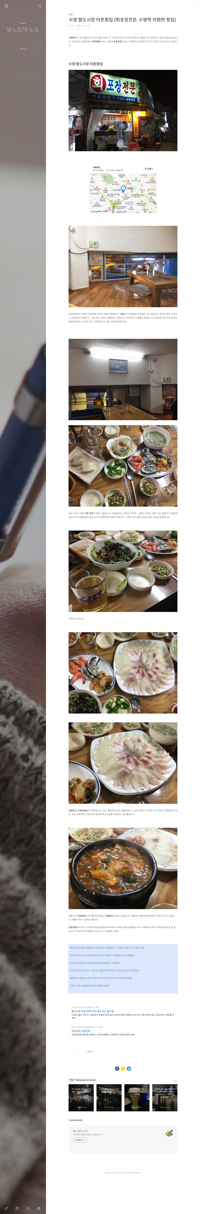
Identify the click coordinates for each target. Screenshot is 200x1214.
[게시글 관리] (80, 1052)
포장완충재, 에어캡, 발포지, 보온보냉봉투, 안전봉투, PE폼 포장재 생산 (103, 1034)
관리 (39, 1208)
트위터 (129, 1068)
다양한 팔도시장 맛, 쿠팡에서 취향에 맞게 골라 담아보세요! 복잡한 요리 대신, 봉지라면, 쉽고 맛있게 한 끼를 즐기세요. (122, 1016)
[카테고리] (6, 6)
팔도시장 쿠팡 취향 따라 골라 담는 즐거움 (92, 1011)
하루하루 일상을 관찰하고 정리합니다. (88, 1134)
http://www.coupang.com (83, 1007)
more (175, 1081)
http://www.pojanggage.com (84, 1027)
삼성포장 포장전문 (80, 1031)
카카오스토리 (123, 1068)
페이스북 (117, 1068)
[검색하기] (39, 5)
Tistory (138, 1173)
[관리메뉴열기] (195, 5)
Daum (122, 1173)
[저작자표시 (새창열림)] (96, 1052)
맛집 (71, 14)
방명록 (17, 1208)
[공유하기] (76, 1052)
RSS (28, 1208)
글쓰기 (7, 1208)
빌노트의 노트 (23, 30)
